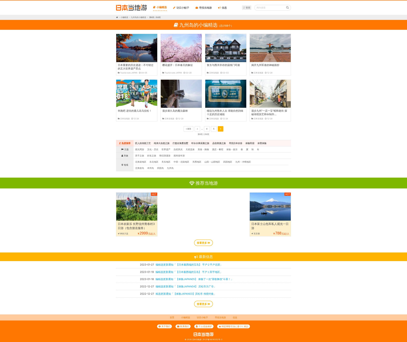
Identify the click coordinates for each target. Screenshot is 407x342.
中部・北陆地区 (181, 161)
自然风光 (178, 149)
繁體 (248, 7)
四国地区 (227, 161)
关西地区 (196, 161)
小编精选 (162, 7)
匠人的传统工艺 (143, 143)
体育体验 (262, 143)
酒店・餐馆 (217, 149)
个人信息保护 (205, 326)
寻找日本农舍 (235, 143)
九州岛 (170, 168)
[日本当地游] (131, 10)
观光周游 (139, 149)
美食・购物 (203, 149)
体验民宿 (249, 143)
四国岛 (160, 168)
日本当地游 (197, 339)
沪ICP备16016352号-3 (212, 339)
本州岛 (150, 168)
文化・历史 (152, 149)
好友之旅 (151, 155)
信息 (224, 7)
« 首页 (188, 129)
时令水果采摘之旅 (200, 143)
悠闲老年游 (179, 155)
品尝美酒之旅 (219, 143)
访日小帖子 (182, 7)
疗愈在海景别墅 (180, 143)
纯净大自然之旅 (161, 143)
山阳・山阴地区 (212, 161)
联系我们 (184, 326)
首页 (172, 317)
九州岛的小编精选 (138, 17)
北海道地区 (140, 161)
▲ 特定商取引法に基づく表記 (233, 326)
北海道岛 (139, 168)
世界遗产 (166, 149)
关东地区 (166, 161)
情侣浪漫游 (164, 155)
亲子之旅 (139, 155)
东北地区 (153, 161)
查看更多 (202, 242)
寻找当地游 (205, 7)
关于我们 (165, 326)
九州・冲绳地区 (243, 161)
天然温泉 (190, 149)
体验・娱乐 (232, 149)
